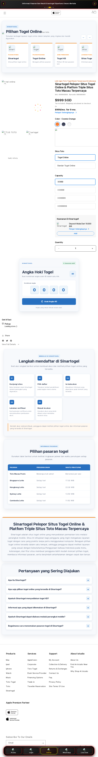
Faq (50, 678)
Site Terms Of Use (57, 686)
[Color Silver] (69, 124)
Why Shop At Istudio (79, 671)
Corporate (31, 664)
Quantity (59, 242)
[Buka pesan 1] (44, 7)
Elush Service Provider (36, 673)
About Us (74, 660)
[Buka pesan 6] (53, 7)
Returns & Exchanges (58, 669)
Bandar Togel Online (66, 166)
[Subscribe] (42, 743)
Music (8, 678)
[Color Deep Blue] (63, 124)
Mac (8, 660)
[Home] (44, 22)
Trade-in (31, 682)
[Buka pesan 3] (47, 7)
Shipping (69, 103)
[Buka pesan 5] (51, 7)
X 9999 (60, 190)
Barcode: (72, 94)
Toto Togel (11, 682)
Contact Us (54, 673)
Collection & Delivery (58, 664)
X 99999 (61, 198)
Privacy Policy (55, 682)
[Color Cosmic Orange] (57, 124)
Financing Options (35, 678)
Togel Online (63, 157)
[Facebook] (3, 341)
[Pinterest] (11, 341)
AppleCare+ (32, 660)
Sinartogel (10, 691)
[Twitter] (7, 341)
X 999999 (62, 206)
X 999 (60, 182)
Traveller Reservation (36, 686)
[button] (6, 335)
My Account (54, 660)
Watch (8, 673)
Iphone (9, 669)
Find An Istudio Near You (79, 665)
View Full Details (9, 344)
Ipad (7, 664)
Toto (8, 686)
